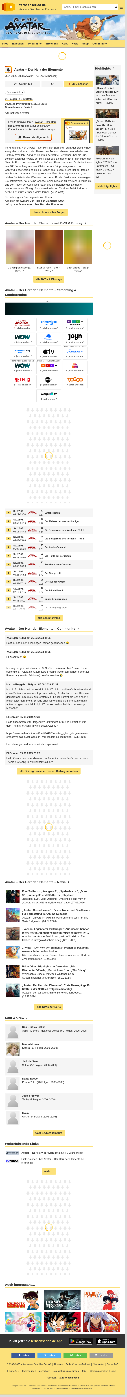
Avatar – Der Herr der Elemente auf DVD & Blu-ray (44, 223)
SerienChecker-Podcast (78, 1364)
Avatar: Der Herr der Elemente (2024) (42, 200)
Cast (65, 43)
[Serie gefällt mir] (22, 84)
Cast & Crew (14, 1018)
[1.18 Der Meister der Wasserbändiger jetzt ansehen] (8, 521)
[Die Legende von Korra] (62, 1300)
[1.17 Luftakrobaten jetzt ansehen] (8, 512)
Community (99, 43)
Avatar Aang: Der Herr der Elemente (40, 204)
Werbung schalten (99, 1371)
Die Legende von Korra (38, 197)
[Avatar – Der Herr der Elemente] (77, 130)
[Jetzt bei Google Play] (81, 1341)
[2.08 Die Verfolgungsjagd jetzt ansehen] (8, 607)
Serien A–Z (112, 1364)
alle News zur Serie (49, 1006)
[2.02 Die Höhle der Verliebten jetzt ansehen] (8, 555)
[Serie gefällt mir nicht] (52, 84)
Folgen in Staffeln (19, 99)
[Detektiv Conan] (23, 1300)
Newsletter (98, 1364)
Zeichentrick (14, 92)
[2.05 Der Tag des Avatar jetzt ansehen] (8, 581)
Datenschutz (43, 1371)
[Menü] (121, 7)
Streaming (51, 43)
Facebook (51, 1377)
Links (113, 1371)
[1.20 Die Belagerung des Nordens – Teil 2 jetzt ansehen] (8, 538)
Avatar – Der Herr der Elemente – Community (40, 628)
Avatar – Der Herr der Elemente (37, 9)
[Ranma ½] (101, 1300)
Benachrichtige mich (35, 137)
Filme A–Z (14, 1371)
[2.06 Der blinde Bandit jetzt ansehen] (8, 590)
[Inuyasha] (101, 1322)
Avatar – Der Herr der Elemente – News (35, 882)
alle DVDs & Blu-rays (49, 279)
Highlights (103, 68)
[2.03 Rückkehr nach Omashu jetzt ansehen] (8, 564)
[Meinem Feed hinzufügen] (8, 69)
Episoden (18, 43)
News (75, 43)
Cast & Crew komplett (48, 1132)
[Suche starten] (116, 7)
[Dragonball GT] (62, 1322)
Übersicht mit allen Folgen (49, 212)
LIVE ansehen (80, 83)
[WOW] (49, 309)
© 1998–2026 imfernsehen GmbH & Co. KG (29, 1364)
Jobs (84, 1371)
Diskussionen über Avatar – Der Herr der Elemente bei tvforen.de (52, 1161)
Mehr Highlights (107, 186)
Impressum (28, 1371)
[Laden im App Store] (106, 1341)
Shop (85, 43)
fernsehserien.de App (46, 1341)
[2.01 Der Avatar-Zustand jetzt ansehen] (8, 547)
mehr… (48, 1171)
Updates (58, 1364)
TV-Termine (35, 43)
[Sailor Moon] (23, 1322)
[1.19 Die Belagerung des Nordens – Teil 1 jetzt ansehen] (8, 530)
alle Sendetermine (49, 617)
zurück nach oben (69, 1377)
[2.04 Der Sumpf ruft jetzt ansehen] (8, 573)
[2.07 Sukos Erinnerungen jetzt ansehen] (8, 599)
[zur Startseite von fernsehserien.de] (8, 7)
